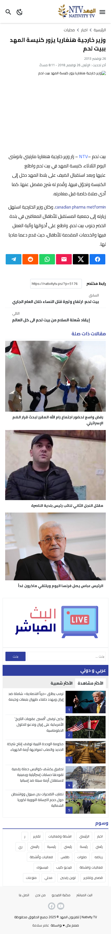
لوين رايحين (68, 877)
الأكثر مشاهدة (90, 683)
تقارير (37, 836)
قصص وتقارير (93, 877)
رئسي (99, 846)
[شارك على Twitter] (80, 259)
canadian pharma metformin (80, 207)
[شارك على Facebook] (97, 259)
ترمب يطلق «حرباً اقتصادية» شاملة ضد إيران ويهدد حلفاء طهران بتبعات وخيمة (36, 696)
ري (20, 846)
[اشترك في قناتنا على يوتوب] (60, 906)
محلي (48, 877)
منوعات (31, 877)
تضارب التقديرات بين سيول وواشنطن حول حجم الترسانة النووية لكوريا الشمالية (37, 800)
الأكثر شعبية (62, 683)
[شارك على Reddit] (30, 259)
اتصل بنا (24, 895)
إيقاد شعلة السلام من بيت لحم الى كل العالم (51, 317)
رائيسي (34, 846)
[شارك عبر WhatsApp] (47, 259)
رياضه (98, 857)
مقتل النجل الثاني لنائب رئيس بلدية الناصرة (67, 505)
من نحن (40, 895)
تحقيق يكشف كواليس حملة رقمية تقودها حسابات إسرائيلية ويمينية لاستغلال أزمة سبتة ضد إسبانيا (38, 775)
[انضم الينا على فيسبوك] (51, 906)
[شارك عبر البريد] (63, 259)
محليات (69, 30)
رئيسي (68, 846)
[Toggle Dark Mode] (20, 11)
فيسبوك (42, 867)
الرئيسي (84, 836)
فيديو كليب (64, 867)
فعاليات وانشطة (91, 867)
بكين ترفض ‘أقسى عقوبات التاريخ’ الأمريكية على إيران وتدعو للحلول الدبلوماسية (39, 724)
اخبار (100, 836)
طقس (65, 857)
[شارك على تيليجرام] (13, 259)
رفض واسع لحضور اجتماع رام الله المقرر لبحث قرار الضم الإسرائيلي (57, 420)
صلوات (82, 857)
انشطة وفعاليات (60, 836)
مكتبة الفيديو (61, 895)
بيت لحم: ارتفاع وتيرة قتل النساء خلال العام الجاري (55, 299)
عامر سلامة (40, 925)
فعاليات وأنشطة (41, 857)
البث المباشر (84, 895)
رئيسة (84, 846)
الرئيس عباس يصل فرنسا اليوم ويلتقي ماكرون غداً (60, 585)
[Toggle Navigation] (104, 11)
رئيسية (51, 846)
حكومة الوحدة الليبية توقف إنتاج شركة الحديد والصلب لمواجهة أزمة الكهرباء (35, 746)
